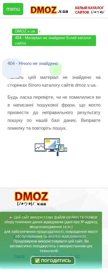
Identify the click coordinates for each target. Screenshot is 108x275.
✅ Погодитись (53, 260)
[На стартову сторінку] (32, 206)
